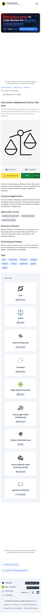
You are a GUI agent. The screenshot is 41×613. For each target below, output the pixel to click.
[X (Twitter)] (32, 592)
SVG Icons (17, 87)
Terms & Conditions (29, 604)
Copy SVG (11, 169)
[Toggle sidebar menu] (37, 3)
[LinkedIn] (37, 592)
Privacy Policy (8, 608)
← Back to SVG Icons (10, 564)
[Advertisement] (20, 58)
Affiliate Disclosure (31, 608)
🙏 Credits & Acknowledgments (15, 570)
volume (26, 87)
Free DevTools (6, 87)
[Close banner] (36, 16)
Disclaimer (18, 608)
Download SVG (11, 176)
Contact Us (16, 604)
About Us (7, 604)
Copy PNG (32, 169)
